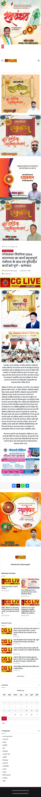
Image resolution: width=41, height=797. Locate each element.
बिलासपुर (5, 760)
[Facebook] (14, 486)
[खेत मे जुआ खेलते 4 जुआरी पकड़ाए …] (11, 581)
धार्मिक (5, 757)
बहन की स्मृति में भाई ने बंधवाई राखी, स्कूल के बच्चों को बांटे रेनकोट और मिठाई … (26, 641)
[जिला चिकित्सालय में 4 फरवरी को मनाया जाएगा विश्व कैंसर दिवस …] (30, 583)
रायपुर (4, 772)
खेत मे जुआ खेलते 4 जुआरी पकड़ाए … (10, 587)
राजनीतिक (6, 766)
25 (15, 714)
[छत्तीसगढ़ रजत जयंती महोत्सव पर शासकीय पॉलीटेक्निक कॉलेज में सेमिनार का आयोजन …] (30, 602)
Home (5, 247)
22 (37, 711)
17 (9, 711)
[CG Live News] (11, 60)
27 (26, 714)
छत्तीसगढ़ (5, 751)
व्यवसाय (5, 778)
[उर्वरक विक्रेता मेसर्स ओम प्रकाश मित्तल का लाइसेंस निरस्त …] (7, 668)
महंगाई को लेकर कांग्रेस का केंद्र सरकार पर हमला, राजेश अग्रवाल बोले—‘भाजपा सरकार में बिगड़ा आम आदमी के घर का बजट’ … (26, 632)
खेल (4, 748)
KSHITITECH (25, 793)
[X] (18, 486)
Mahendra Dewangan (10, 271)
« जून (3, 723)
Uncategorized (13, 247)
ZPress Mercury (24, 790)
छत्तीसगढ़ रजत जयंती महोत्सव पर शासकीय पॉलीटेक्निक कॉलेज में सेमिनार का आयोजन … (28, 610)
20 (26, 711)
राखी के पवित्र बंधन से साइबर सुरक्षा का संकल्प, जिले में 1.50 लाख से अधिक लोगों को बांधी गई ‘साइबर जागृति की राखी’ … (25, 659)
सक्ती (4, 781)
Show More (20, 676)
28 (31, 714)
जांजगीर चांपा (6, 754)
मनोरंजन (5, 763)
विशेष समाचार (6, 775)
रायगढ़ (4, 769)
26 (21, 714)
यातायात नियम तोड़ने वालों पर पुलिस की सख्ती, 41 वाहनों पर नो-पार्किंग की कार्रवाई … (26, 650)
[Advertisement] (26, 59)
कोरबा (4, 742)
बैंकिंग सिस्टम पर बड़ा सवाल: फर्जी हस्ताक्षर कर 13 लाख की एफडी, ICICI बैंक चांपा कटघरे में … (10, 610)
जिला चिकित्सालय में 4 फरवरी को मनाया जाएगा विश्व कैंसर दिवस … (29, 592)
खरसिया (5, 745)
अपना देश (5, 739)
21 (31, 711)
